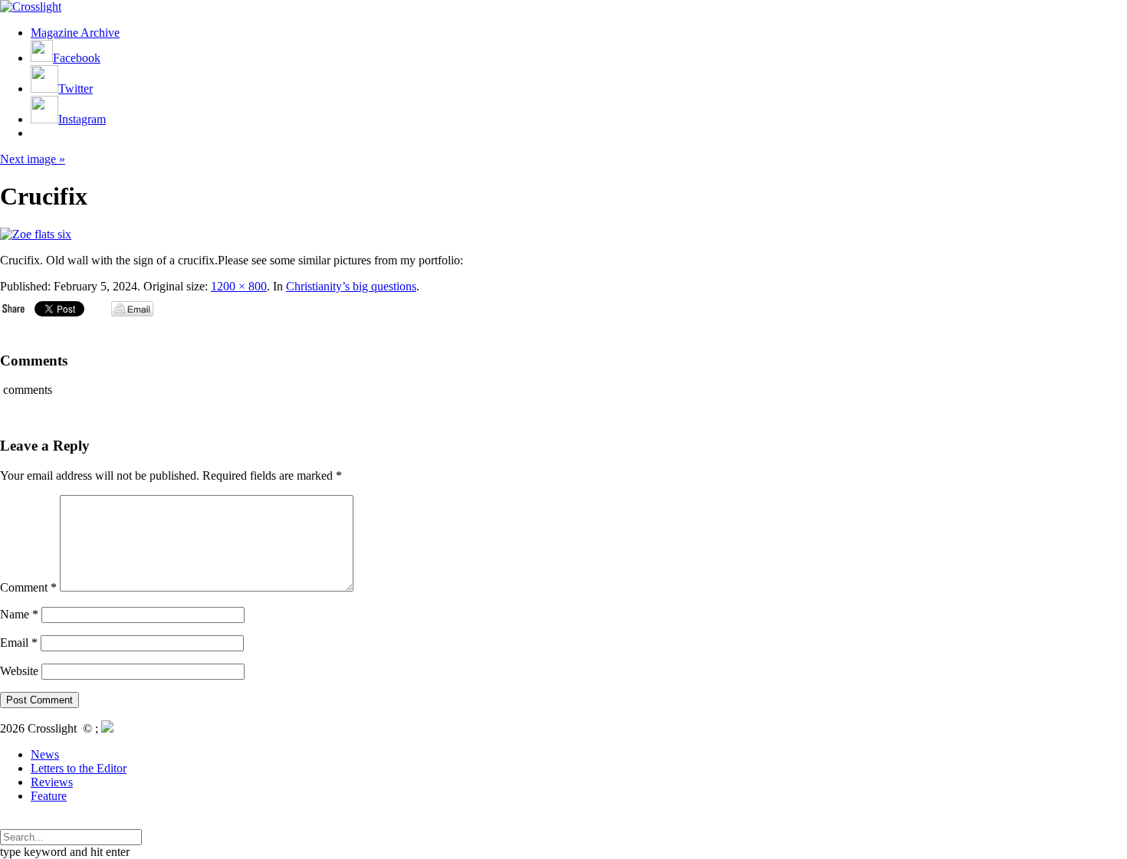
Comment (28, 587)
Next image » (32, 159)
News (45, 754)
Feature (49, 795)
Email (19, 642)
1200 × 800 (239, 286)
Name (19, 614)
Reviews (52, 782)
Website (19, 670)
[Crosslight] (30, 6)
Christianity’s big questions (351, 286)
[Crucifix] (35, 234)
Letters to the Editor (79, 768)
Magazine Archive (75, 32)
